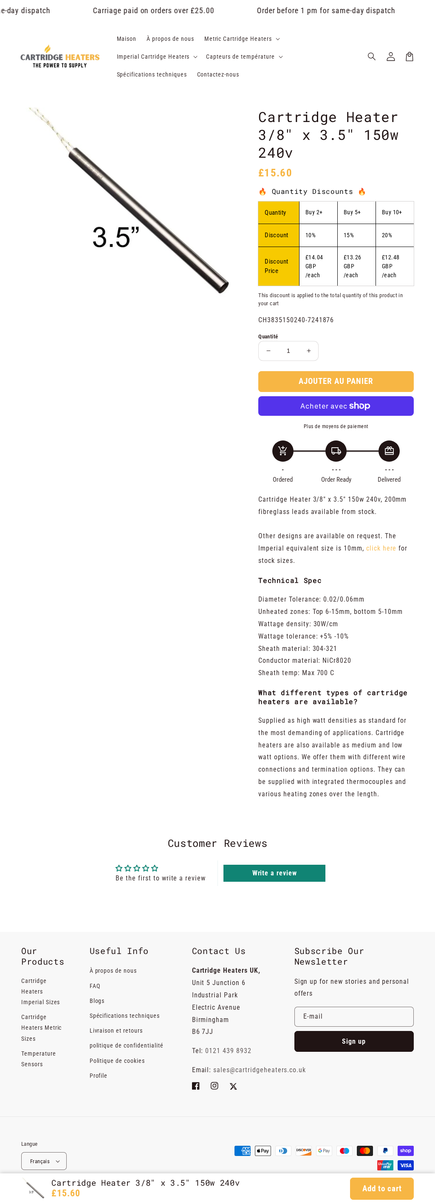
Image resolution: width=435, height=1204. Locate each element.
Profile (99, 1075)
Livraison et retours (116, 1030)
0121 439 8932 (228, 1051)
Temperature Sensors (38, 1059)
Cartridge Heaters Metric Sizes (41, 1028)
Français (40, 1161)
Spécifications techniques (125, 1015)
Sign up (354, 1041)
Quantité (268, 336)
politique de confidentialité (127, 1045)
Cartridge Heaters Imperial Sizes (40, 991)
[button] (372, 56)
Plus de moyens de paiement (336, 426)
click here (381, 548)
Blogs (97, 1000)
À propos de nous (113, 970)
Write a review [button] (274, 873)
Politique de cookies (117, 1060)
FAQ (95, 986)
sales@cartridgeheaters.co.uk (259, 1070)
